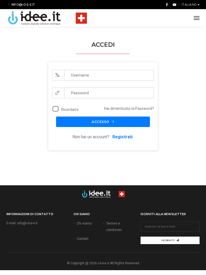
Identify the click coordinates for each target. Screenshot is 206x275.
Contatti (83, 239)
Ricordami (69, 109)
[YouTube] (173, 4)
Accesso (100, 122)
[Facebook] (167, 4)
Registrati (123, 136)
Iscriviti (168, 240)
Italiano (190, 4)
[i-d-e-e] (46, 18)
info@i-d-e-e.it (23, 4)
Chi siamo (84, 223)
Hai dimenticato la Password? (129, 108)
